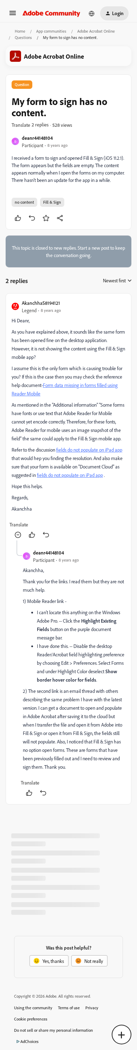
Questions (23, 37)
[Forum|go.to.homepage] (51, 13)
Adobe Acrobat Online (96, 31)
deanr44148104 (37, 138)
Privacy (91, 1007)
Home (20, 31)
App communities (51, 31)
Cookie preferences (30, 1019)
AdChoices (29, 1041)
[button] (12, 15)
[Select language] (91, 13)
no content (24, 202)
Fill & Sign (52, 202)
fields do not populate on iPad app (89, 450)
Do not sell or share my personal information (53, 1030)
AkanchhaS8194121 (41, 303)
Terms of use (69, 1007)
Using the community (33, 1007)
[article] (68, 419)
